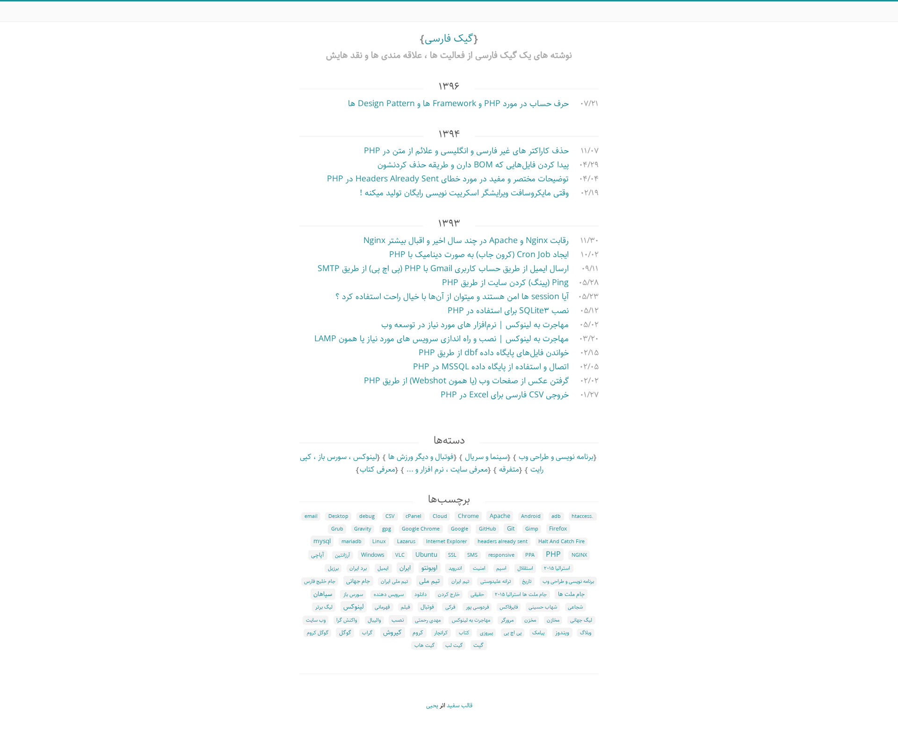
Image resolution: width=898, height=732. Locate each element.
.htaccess (583, 516)
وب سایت (316, 620)
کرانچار (441, 633)
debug (367, 516)
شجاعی (575, 607)
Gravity (362, 529)
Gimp (531, 529)
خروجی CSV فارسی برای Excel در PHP (505, 395)
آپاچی (317, 555)
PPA (530, 555)
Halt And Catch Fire (561, 542)
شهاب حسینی (543, 607)
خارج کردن (449, 594)
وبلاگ (585, 633)
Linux (379, 541)
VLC (400, 555)
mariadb (351, 542)
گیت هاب (424, 645)
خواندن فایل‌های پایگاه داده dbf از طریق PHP (494, 353)
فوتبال (427, 607)
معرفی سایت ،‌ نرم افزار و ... (447, 469)
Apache (500, 516)
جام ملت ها (571, 594)
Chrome (468, 516)
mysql (322, 541)
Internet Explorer (446, 542)
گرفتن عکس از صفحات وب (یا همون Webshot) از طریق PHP (466, 381)
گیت (478, 645)
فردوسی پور (477, 607)
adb (556, 516)
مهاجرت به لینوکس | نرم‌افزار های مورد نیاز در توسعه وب (475, 325)
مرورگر (507, 620)
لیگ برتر (324, 607)
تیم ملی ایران (394, 581)
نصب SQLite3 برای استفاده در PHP (508, 311)
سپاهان (322, 594)
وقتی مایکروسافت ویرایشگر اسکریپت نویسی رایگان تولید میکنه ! (464, 193)
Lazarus (406, 542)
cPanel (413, 516)
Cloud (440, 516)
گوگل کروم (317, 633)
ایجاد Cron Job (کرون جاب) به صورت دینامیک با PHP (479, 255)
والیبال (374, 620)
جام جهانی (358, 581)
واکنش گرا (346, 620)
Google (459, 529)
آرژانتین (342, 555)
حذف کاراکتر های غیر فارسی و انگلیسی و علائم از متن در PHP (466, 151)
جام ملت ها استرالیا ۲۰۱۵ (521, 594)
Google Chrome (421, 529)
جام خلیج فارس (319, 581)
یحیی (432, 705)
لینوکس (353, 606)
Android (531, 516)
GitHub (487, 529)
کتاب (464, 633)
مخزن (530, 620)
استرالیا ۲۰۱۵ (557, 568)
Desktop (338, 516)
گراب (367, 633)
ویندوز (562, 633)
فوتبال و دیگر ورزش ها (421, 457)
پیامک (538, 633)
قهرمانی (382, 607)
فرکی (450, 607)
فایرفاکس (509, 607)
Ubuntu (426, 554)
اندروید (455, 568)
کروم (418, 633)
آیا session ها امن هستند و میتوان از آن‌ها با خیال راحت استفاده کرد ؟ (452, 297)
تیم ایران (460, 581)
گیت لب (454, 645)
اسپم (501, 568)
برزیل (333, 568)
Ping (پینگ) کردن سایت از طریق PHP (505, 283)
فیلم (405, 607)
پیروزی (486, 633)
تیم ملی (429, 581)
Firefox (558, 529)
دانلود (420, 594)
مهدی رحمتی (428, 620)
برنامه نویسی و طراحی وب (556, 457)
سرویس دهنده (389, 594)
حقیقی (477, 594)
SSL (452, 555)
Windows (372, 555)
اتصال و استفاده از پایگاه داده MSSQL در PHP (491, 367)
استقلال (525, 568)
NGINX (579, 555)
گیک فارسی (449, 38)
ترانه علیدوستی (495, 581)
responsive (501, 555)
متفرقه (509, 469)
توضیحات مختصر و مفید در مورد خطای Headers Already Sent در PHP (448, 179)
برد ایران (358, 568)
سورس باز (353, 594)
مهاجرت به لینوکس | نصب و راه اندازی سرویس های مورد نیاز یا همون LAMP (441, 339)
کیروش (392, 632)
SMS (472, 555)
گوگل (345, 633)
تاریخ (527, 581)
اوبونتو (429, 568)
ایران (405, 568)
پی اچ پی (512, 633)
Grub (337, 529)
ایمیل (383, 568)
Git (510, 529)
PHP (553, 554)
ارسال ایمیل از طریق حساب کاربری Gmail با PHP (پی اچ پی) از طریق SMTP (443, 269)
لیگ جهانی (581, 620)
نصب (397, 620)
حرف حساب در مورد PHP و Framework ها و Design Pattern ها (458, 104)
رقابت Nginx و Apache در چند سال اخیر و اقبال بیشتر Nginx (466, 241)
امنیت (479, 568)
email (311, 516)
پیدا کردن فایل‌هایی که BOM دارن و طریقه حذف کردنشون (473, 165)
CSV (390, 516)
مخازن (553, 620)
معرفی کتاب (377, 469)
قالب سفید (459, 705)
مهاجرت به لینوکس (471, 620)
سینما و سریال (486, 457)
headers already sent (503, 542)
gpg (386, 529)
